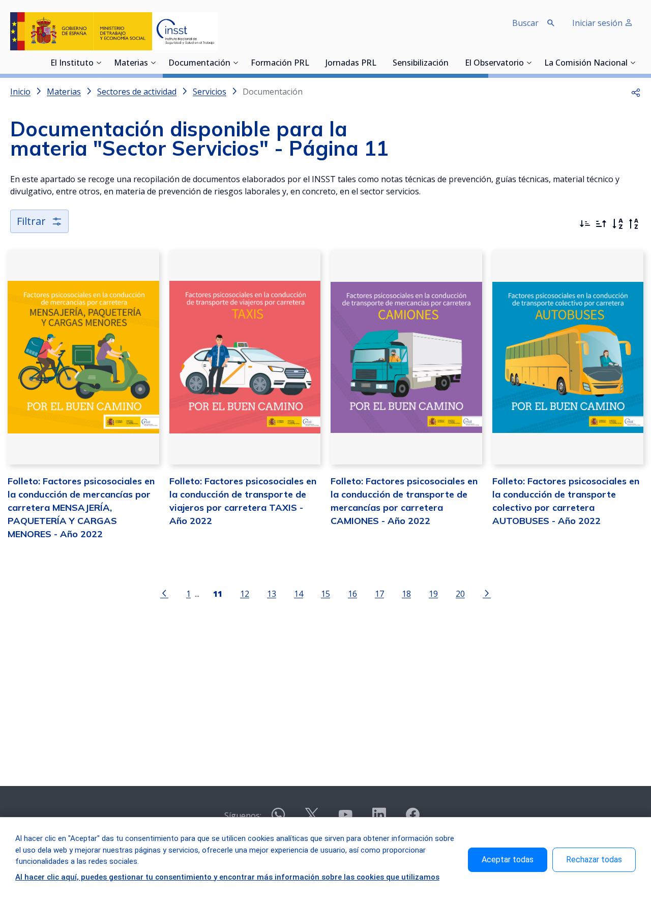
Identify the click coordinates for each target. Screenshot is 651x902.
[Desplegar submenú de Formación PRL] (312, 62)
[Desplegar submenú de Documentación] (235, 62)
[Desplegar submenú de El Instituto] (99, 62)
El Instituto (72, 63)
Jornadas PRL (351, 63)
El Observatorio (494, 63)
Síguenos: (242, 815)
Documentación (199, 63)
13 (271, 593)
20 (460, 593)
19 (433, 593)
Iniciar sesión (598, 22)
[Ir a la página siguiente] (487, 593)
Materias (131, 63)
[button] (636, 91)
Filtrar (31, 221)
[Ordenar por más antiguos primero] (601, 224)
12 (244, 593)
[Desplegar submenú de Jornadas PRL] (379, 62)
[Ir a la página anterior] (164, 593)
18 (406, 593)
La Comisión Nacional (586, 63)
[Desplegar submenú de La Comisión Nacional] (633, 62)
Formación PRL (280, 63)
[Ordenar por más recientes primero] (585, 224)
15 (325, 593)
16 (352, 593)
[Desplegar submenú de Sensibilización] (452, 62)
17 (379, 593)
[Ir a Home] (114, 31)
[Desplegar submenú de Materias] (153, 62)
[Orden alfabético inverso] (634, 224)
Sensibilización (421, 63)
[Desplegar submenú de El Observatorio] (529, 62)
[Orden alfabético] (617, 224)
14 (298, 593)
